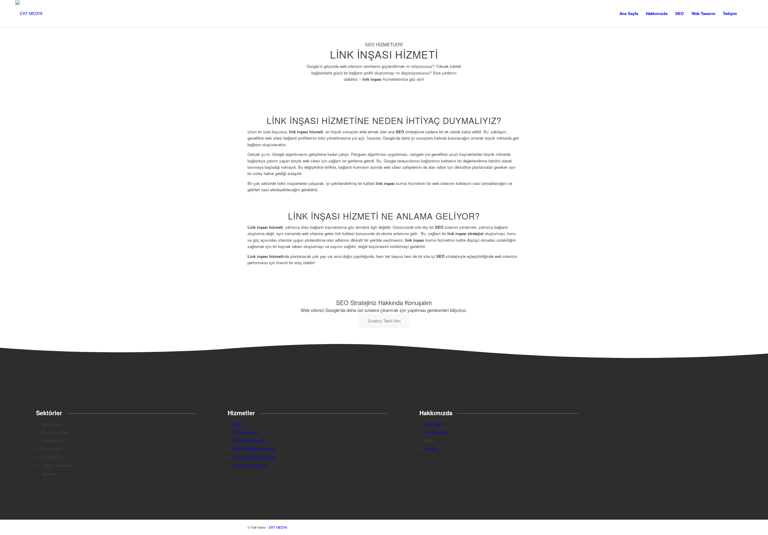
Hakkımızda (435, 432)
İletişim (431, 449)
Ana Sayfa (434, 424)
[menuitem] (629, 13)
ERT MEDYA (278, 527)
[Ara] (747, 13)
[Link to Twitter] (498, 527)
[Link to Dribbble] (507, 527)
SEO (238, 424)
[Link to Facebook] (516, 527)
